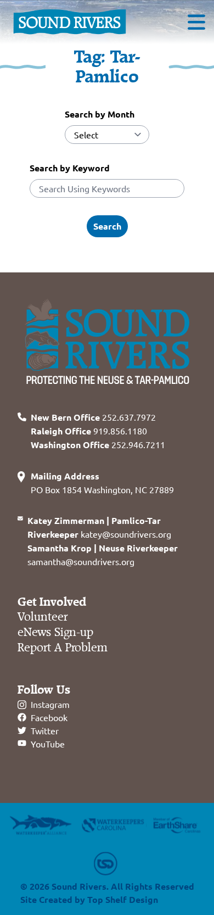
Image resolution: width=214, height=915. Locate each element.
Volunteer (42, 617)
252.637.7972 (93, 416)
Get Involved (52, 602)
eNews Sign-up (55, 632)
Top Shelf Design (122, 899)
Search (107, 226)
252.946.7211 (98, 444)
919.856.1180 (89, 430)
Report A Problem (63, 648)
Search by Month (99, 114)
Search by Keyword (70, 168)
